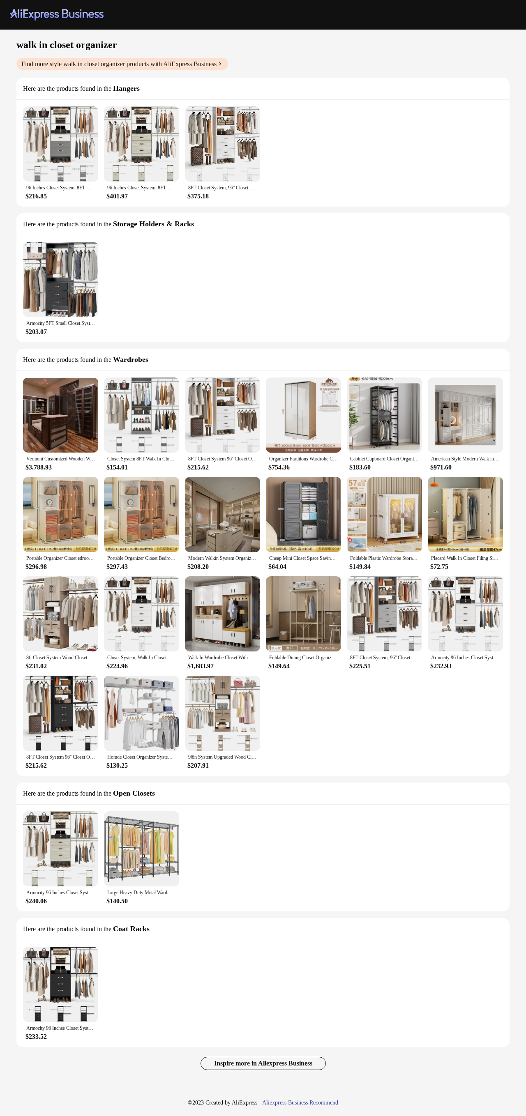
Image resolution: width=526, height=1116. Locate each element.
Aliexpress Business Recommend (300, 1103)
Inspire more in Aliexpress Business (263, 1063)
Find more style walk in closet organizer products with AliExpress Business (119, 63)
